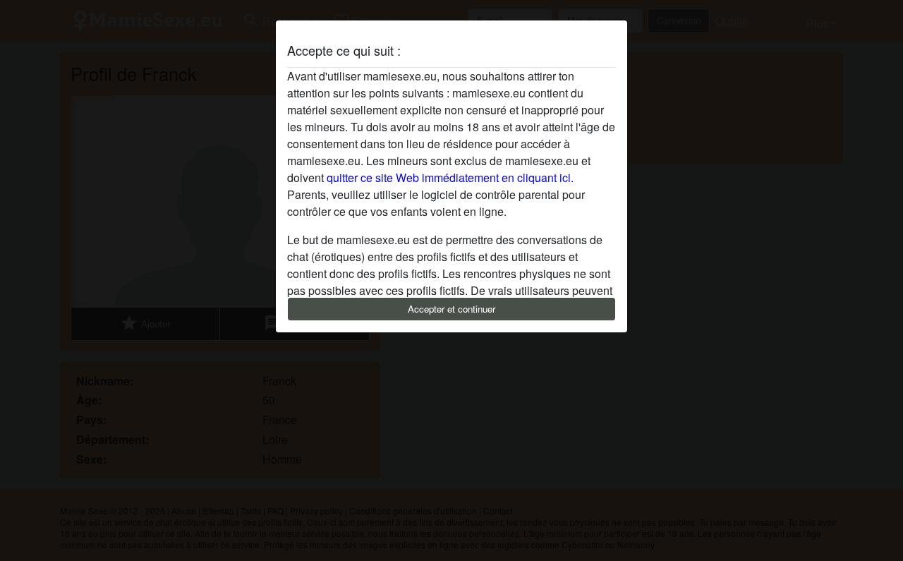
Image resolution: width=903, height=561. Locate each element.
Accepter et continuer (451, 308)
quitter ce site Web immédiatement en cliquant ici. (450, 177)
